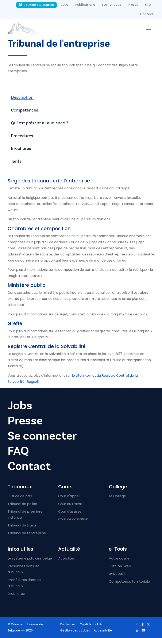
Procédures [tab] (22, 136)
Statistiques (111, 5)
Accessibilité (103, 630)
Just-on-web (120, 566)
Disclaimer (68, 624)
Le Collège (117, 496)
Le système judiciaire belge (30, 558)
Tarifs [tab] (16, 161)
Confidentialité (91, 624)
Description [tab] (22, 97)
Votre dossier (120, 558)
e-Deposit (117, 573)
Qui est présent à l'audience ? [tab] (39, 123)
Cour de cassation (73, 519)
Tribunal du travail (22, 525)
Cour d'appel (69, 496)
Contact (147, 14)
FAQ (148, 5)
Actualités (66, 558)
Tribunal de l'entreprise (27, 533)
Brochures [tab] (21, 148)
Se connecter (42, 435)
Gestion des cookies (75, 630)
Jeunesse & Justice (38, 5)
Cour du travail (70, 503)
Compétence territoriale (129, 581)
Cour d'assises (69, 511)
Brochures (16, 593)
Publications (85, 5)
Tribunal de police (22, 503)
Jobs (65, 5)
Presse (133, 5)
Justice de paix (20, 496)
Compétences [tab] (24, 110)
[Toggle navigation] (148, 31)
